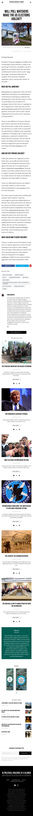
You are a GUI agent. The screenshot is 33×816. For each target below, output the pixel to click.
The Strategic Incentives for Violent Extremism (16, 366)
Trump (4, 288)
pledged (18, 62)
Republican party (19, 286)
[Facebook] (15, 785)
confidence (18, 146)
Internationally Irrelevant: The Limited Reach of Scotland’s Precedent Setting (16, 507)
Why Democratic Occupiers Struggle (16, 414)
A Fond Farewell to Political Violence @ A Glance (12, 703)
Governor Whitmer (22, 227)
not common (21, 188)
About (8, 779)
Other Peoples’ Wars (6, 732)
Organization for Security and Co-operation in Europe (15, 283)
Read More (16, 379)
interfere (27, 104)
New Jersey (6, 280)
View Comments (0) (15, 332)
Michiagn (25, 277)
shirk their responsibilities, (15, 168)
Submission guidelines (17, 781)
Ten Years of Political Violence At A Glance (10, 717)
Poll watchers (6, 92)
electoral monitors (8, 109)
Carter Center (19, 274)
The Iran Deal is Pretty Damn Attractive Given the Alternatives (16, 605)
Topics (24, 779)
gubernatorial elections (16, 210)
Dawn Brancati (17, 51)
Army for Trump (7, 274)
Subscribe (24, 753)
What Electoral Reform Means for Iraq (16, 460)
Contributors (16, 779)
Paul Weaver (27, 47)
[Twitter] (17, 785)
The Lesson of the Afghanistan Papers (16, 556)
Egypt (4, 277)
